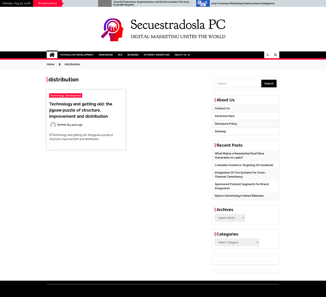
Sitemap (220, 131)
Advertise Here (225, 116)
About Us (180, 54)
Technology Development (77, 54)
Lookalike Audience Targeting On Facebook (244, 165)
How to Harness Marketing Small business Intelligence (228, 3)
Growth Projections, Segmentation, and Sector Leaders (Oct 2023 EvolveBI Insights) (137, 3)
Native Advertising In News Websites (239, 195)
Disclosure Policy (226, 123)
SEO (120, 54)
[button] (268, 54)
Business (133, 54)
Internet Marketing (156, 54)
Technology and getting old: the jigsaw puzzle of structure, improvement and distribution (80, 110)
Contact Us (222, 108)
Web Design (106, 54)
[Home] (52, 54)
